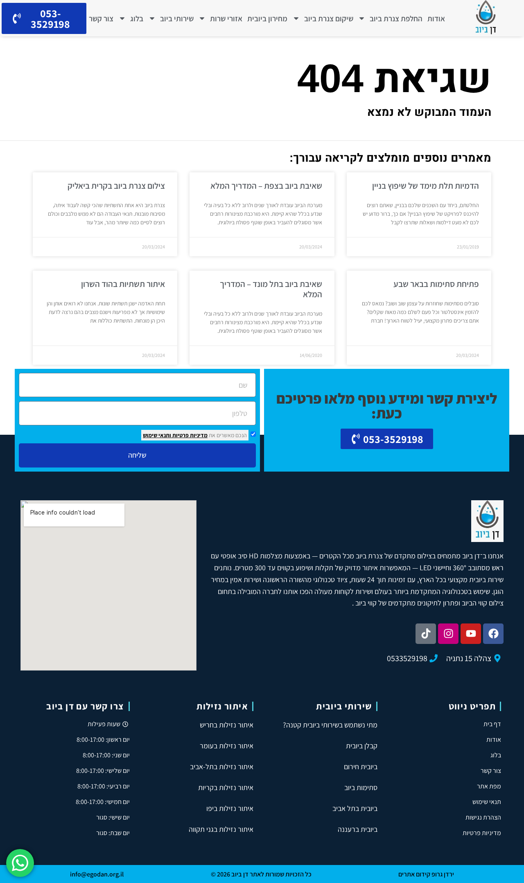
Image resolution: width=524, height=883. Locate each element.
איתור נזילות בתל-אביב (221, 766)
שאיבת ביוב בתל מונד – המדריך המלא (271, 289)
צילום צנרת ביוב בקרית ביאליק (116, 185)
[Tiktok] (426, 633)
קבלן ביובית (361, 745)
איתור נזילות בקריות (225, 787)
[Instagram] (448, 633)
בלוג (136, 18)
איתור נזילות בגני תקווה (221, 829)
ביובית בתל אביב (354, 808)
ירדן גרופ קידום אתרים (426, 874)
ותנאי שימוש (157, 435)
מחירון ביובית (267, 18)
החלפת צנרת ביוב (396, 18)
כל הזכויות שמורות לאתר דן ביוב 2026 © (261, 874)
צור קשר (101, 18)
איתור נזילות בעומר (226, 745)
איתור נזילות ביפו (229, 808)
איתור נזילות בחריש (226, 724)
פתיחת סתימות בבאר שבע (436, 283)
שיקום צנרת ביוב (328, 18)
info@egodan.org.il (97, 874)
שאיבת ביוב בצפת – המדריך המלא (266, 185)
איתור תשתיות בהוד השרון (123, 283)
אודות (436, 18)
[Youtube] (471, 633)
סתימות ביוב (360, 787)
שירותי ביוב (177, 18)
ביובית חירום (360, 766)
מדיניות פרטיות (189, 435)
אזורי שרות (226, 18)
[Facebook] (493, 633)
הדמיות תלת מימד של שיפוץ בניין (425, 185)
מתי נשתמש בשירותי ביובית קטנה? (330, 724)
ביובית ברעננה (357, 829)
